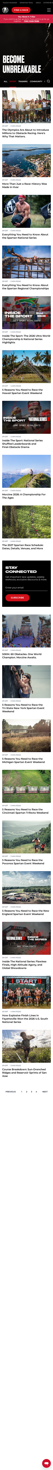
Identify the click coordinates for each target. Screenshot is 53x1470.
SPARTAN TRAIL (26, 3)
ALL (5, 81)
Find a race (21, 10)
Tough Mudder (10, 3)
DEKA (38, 3)
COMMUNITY (36, 81)
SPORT (13, 81)
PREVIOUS (11, 1091)
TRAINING (23, 81)
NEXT (45, 1091)
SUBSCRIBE (17, 597)
